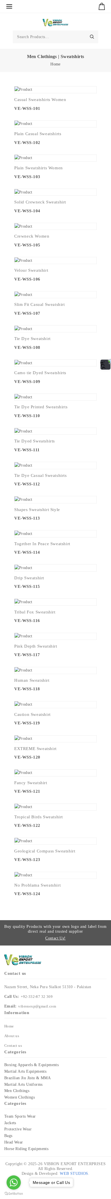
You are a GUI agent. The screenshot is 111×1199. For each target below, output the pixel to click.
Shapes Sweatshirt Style (37, 509)
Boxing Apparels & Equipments (31, 1065)
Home (55, 64)
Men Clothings (16, 1091)
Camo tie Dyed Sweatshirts (40, 372)
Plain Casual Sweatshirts (37, 133)
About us (11, 1036)
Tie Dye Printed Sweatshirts (40, 407)
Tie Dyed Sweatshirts (34, 441)
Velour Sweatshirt (31, 270)
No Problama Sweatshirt (37, 885)
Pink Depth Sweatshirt (35, 646)
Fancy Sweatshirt (30, 782)
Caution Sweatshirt (32, 714)
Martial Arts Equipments (25, 1071)
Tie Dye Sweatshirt (32, 338)
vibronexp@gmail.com (37, 1006)
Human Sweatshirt (32, 680)
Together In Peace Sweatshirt (42, 543)
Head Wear (13, 1142)
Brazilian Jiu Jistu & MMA (27, 1078)
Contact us (13, 1045)
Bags (8, 1136)
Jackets (10, 1123)
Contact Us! (55, 938)
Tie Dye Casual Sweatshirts (40, 475)
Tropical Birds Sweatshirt (38, 817)
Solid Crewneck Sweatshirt (40, 202)
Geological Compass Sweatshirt (44, 851)
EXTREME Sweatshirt (35, 748)
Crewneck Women (31, 236)
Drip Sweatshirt (29, 578)
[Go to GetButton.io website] (14, 1193)
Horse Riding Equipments (26, 1149)
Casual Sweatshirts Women (40, 99)
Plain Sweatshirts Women (38, 168)
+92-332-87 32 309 (37, 996)
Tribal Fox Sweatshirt (35, 612)
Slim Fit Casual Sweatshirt (39, 304)
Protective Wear (18, 1129)
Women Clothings (19, 1097)
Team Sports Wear (20, 1116)
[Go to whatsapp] (14, 1182)
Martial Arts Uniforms (23, 1084)
